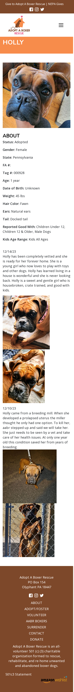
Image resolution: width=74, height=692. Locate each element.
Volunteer (36, 615)
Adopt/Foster (36, 609)
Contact (36, 633)
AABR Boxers (36, 621)
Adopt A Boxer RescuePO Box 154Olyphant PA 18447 (37, 582)
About (36, 603)
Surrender (36, 627)
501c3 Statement (18, 674)
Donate (36, 639)
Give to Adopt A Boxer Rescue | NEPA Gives (34, 4)
